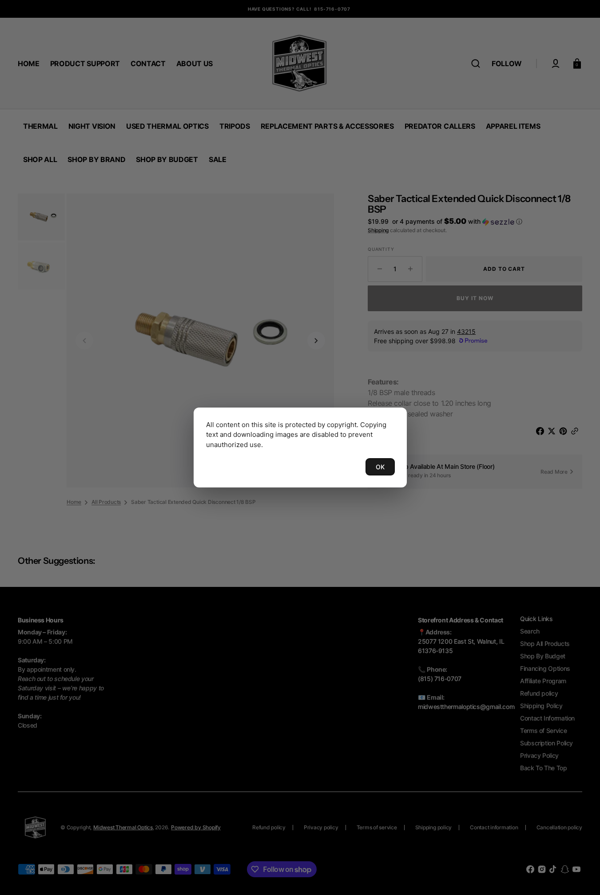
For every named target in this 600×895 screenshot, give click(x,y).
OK (380, 467)
